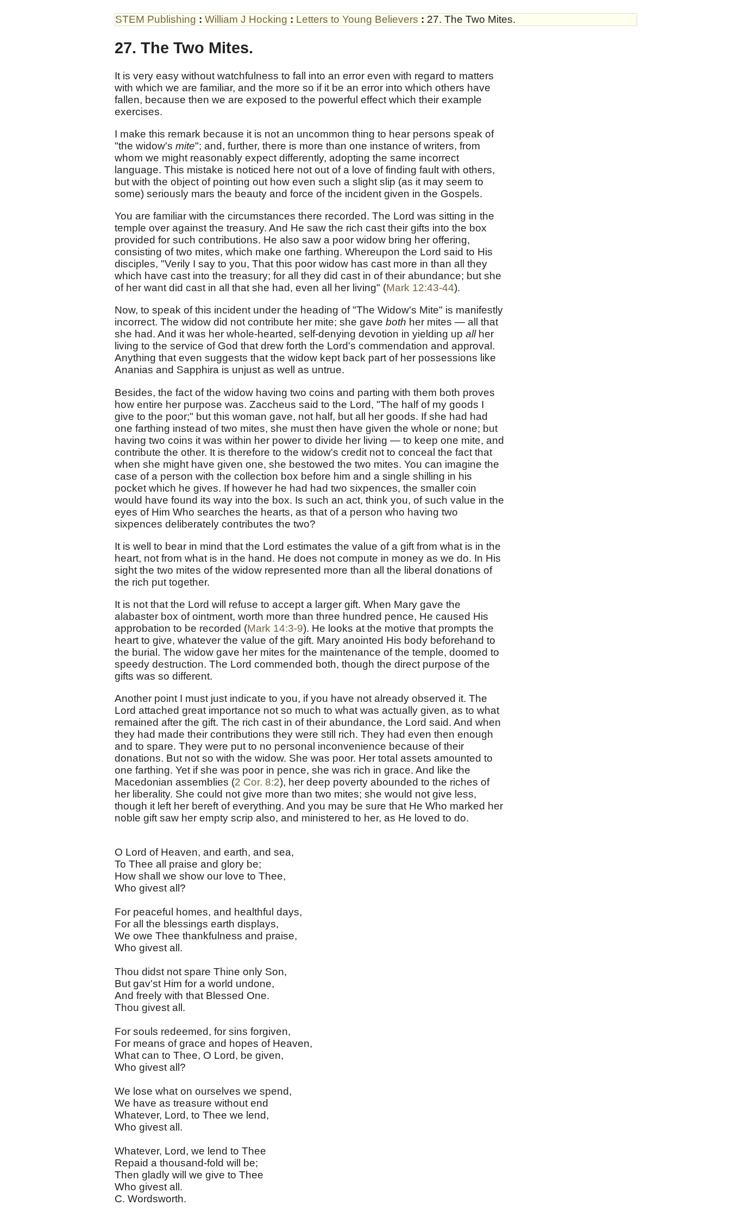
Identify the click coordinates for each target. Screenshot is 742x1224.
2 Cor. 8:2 (257, 782)
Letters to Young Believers (357, 19)
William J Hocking (246, 19)
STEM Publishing (155, 19)
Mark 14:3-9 (275, 628)
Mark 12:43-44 (420, 287)
